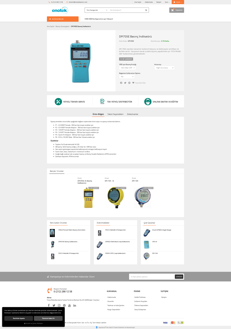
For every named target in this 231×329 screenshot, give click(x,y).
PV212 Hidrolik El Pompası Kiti (68, 253)
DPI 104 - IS (109, 181)
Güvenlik (110, 301)
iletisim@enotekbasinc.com (78, 2)
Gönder (179, 277)
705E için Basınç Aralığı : (128, 64)
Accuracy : (158, 64)
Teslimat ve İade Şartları (115, 305)
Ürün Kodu (123, 41)
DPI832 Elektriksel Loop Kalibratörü (117, 242)
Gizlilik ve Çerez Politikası (34, 323)
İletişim (158, 2)
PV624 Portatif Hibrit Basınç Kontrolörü (71, 230)
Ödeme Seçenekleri (141, 305)
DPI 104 (135, 181)
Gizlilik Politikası (140, 297)
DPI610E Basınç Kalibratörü (67, 242)
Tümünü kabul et (48, 318)
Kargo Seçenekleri (113, 309)
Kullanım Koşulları (140, 301)
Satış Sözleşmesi (140, 309)
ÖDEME (137, 291)
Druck (80, 178)
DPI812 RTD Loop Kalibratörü (115, 253)
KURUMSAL (112, 291)
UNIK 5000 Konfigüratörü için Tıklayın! (99, 19)
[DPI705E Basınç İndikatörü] (80, 60)
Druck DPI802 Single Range (161, 230)
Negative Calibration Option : (130, 73)
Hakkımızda (149, 2)
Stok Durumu (155, 41)
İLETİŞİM (164, 291)
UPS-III (154, 242)
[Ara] (146, 10)
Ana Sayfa (137, 2)
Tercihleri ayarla (19, 318)
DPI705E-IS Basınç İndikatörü (85, 182)
